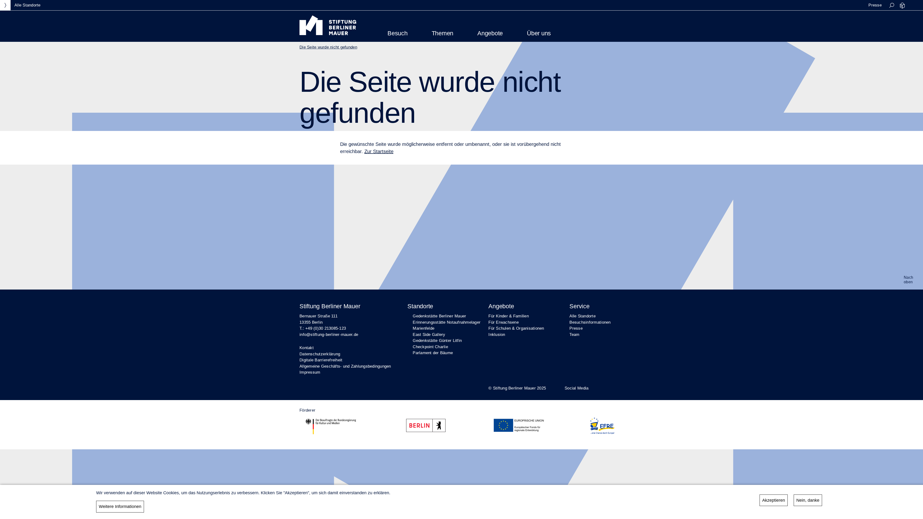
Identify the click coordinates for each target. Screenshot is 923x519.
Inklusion (496, 334)
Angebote (490, 33)
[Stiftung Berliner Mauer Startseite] (327, 34)
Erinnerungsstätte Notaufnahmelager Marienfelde (446, 325)
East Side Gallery (429, 334)
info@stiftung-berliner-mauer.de (328, 334)
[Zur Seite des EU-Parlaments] (520, 426)
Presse (875, 5)
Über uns (539, 33)
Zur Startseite (378, 151)
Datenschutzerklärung (319, 354)
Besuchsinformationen (590, 322)
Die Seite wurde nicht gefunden (328, 47)
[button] (891, 5)
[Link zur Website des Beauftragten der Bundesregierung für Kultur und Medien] (330, 426)
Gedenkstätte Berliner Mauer (439, 316)
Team (574, 334)
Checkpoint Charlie (430, 347)
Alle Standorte (582, 316)
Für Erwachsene (503, 322)
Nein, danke (807, 500)
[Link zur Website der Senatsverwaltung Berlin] (428, 426)
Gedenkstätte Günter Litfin (437, 340)
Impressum (309, 372)
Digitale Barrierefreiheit (321, 360)
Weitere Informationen (120, 506)
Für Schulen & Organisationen (516, 328)
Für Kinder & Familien (508, 316)
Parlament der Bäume (433, 353)
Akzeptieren (773, 500)
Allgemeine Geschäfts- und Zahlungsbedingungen (345, 366)
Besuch (397, 33)
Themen (443, 33)
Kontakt (306, 348)
